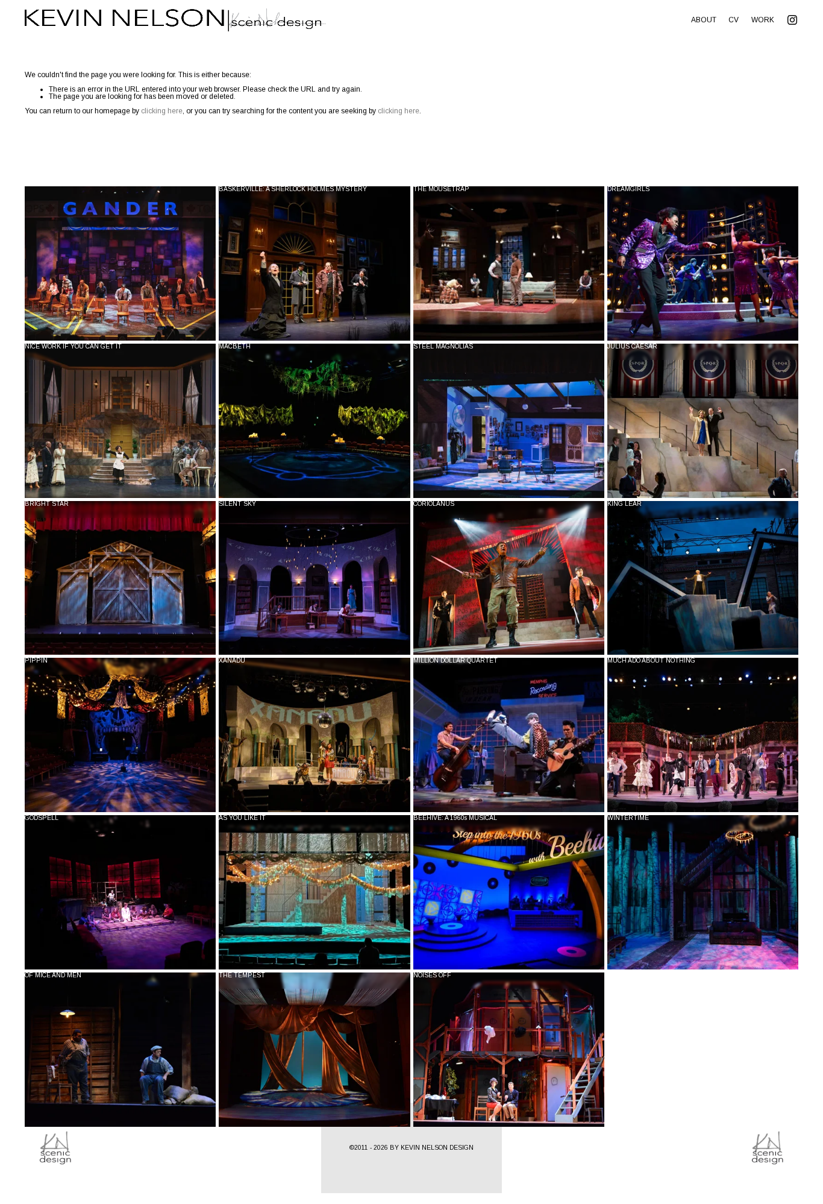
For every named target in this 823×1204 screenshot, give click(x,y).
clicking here (162, 111)
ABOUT (703, 20)
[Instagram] (792, 20)
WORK (762, 20)
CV (733, 20)
